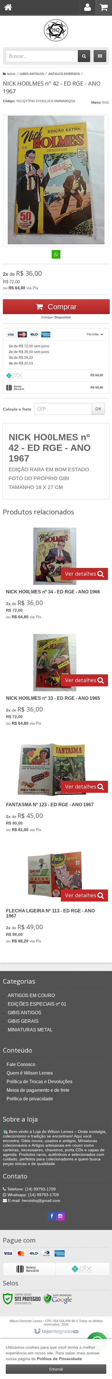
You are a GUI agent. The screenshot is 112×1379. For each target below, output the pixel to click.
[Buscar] (84, 56)
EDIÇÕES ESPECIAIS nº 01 (37, 1004)
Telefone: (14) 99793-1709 (31, 1189)
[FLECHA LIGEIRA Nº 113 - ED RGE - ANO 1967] (55, 897)
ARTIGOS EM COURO (31, 995)
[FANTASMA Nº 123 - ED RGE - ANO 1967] (55, 788)
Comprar (61, 306)
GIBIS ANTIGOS (32, 74)
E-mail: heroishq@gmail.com (33, 1200)
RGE (105, 102)
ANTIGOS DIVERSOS (64, 74)
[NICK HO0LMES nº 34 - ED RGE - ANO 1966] (55, 575)
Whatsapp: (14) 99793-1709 (32, 1194)
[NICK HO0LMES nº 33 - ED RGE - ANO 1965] (55, 681)
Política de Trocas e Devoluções (39, 1081)
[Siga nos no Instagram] (60, 1216)
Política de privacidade (30, 1098)
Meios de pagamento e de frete (38, 1090)
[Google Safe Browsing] (57, 1298)
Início (11, 74)
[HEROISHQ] (56, 30)
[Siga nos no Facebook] (51, 1216)
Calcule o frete (17, 409)
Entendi (56, 1369)
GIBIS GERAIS (23, 1021)
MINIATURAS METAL (30, 1029)
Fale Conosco (21, 1064)
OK (98, 408)
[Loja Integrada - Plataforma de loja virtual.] (56, 1331)
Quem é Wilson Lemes (30, 1073)
